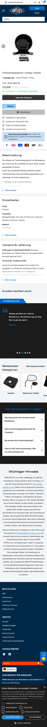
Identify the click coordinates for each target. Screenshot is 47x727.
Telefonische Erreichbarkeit (13, 641)
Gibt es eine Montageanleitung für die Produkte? (20, 430)
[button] (23, 723)
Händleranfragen (9, 625)
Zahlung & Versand (9, 605)
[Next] (44, 46)
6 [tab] (29, 352)
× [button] (44, 687)
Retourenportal (8, 633)
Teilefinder (6, 629)
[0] (43, 2)
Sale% (37, 13)
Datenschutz (7, 597)
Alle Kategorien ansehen (35, 366)
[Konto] (39, 2)
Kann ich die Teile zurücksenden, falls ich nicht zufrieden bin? (20, 450)
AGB (3, 593)
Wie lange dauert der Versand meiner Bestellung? (20, 419)
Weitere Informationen (36, 699)
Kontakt (5, 621)
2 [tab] (19, 352)
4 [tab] (25, 352)
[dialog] (23, 706)
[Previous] (3, 46)
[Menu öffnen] (3, 11)
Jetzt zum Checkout (23, 98)
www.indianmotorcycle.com (28, 533)
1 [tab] (17, 352)
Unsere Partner (8, 637)
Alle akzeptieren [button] (13, 717)
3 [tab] (22, 352)
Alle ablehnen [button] (35, 717)
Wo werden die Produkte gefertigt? (19, 440)
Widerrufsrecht (8, 609)
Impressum (6, 601)
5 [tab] (27, 352)
